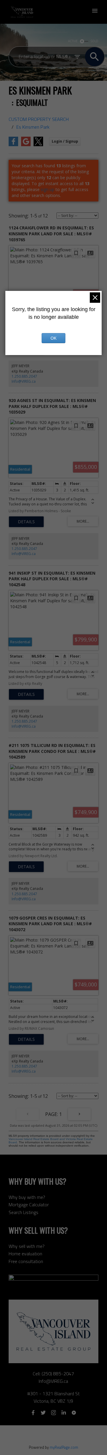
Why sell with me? (27, 1246)
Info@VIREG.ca (24, 381)
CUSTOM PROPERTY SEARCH (39, 119)
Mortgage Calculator (29, 1204)
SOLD (94, 41)
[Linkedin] (63, 1412)
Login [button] (65, 141)
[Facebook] (33, 1412)
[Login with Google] (26, 144)
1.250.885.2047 (24, 376)
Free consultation (26, 1261)
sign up (47, 189)
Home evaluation (25, 1253)
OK (53, 338)
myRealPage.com (64, 1447)
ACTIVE (73, 41)
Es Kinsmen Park (32, 126)
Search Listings (23, 1212)
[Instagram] (53, 1412)
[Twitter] (43, 1412)
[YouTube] (74, 1412)
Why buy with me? (27, 1197)
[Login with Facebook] (13, 144)
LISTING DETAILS (26, 521)
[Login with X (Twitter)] (38, 144)
